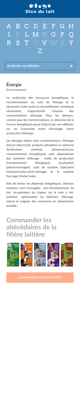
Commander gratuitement (40, 277)
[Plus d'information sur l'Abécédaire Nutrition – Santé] (40, 254)
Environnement (16, 89)
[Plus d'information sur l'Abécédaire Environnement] (13, 254)
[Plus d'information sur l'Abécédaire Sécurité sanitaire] (53, 254)
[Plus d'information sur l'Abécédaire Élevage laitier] (67, 254)
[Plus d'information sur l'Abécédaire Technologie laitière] (27, 254)
